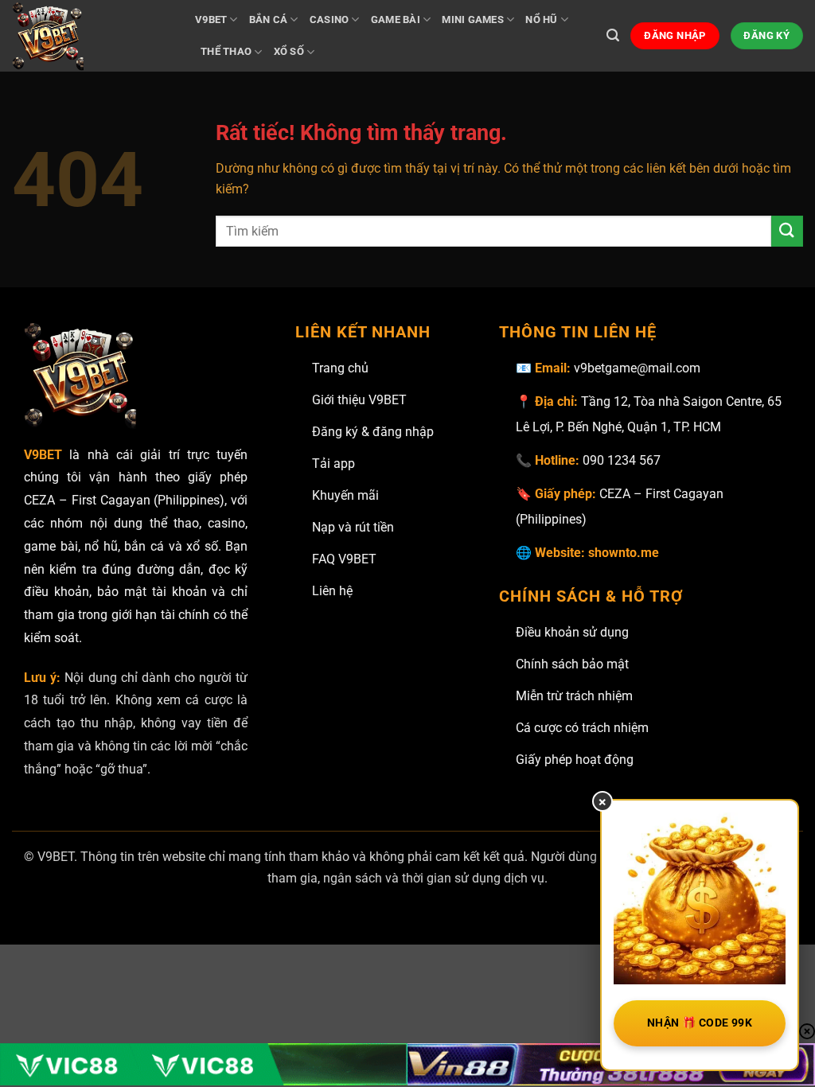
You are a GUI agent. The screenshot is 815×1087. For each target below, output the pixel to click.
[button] (612, 35)
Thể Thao (226, 51)
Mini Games (473, 19)
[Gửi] (787, 231)
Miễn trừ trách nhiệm (574, 695)
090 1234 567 (622, 460)
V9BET (211, 19)
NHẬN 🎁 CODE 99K (699, 1022)
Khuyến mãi (345, 495)
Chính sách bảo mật (572, 664)
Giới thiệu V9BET (359, 399)
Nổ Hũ (541, 19)
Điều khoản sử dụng (572, 632)
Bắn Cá (268, 19)
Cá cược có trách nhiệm (582, 727)
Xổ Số (289, 51)
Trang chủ (340, 368)
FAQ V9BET (344, 559)
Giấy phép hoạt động (575, 759)
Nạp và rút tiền (353, 527)
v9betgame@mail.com (637, 368)
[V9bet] (91, 36)
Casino (329, 19)
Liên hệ (332, 590)
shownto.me (623, 552)
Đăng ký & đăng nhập (373, 431)
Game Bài (395, 19)
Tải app (333, 463)
